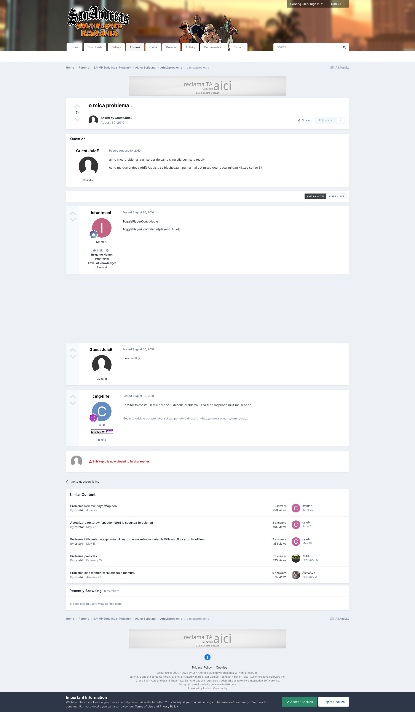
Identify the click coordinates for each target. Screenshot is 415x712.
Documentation (214, 47)
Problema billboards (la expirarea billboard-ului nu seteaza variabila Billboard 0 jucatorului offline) (137, 539)
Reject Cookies (334, 702)
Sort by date (336, 196)
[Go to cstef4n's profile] (296, 508)
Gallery (116, 47)
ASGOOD (308, 556)
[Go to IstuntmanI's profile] (102, 228)
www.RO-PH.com (225, 684)
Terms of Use (144, 706)
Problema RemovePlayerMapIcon (93, 506)
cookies (93, 702)
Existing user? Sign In (305, 4)
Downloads (95, 47)
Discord (238, 47)
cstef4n (80, 510)
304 (103, 440)
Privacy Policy (202, 667)
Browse (171, 47)
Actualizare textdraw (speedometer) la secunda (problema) (111, 522)
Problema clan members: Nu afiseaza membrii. (102, 572)
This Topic (327, 47)
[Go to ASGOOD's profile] (296, 558)
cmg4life (101, 396)
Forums (135, 47)
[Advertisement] (207, 308)
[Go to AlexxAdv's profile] (296, 575)
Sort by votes (315, 196)
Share (305, 120)
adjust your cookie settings (195, 702)
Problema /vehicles (83, 556)
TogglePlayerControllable (140, 221)
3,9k (99, 250)
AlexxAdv (308, 572)
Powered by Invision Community (207, 688)
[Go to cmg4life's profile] (102, 411)
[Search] (344, 47)
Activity (190, 47)
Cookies (221, 667)
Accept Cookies (301, 702)
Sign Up (336, 3)
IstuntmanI (101, 212)
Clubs (153, 47)
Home (74, 47)
